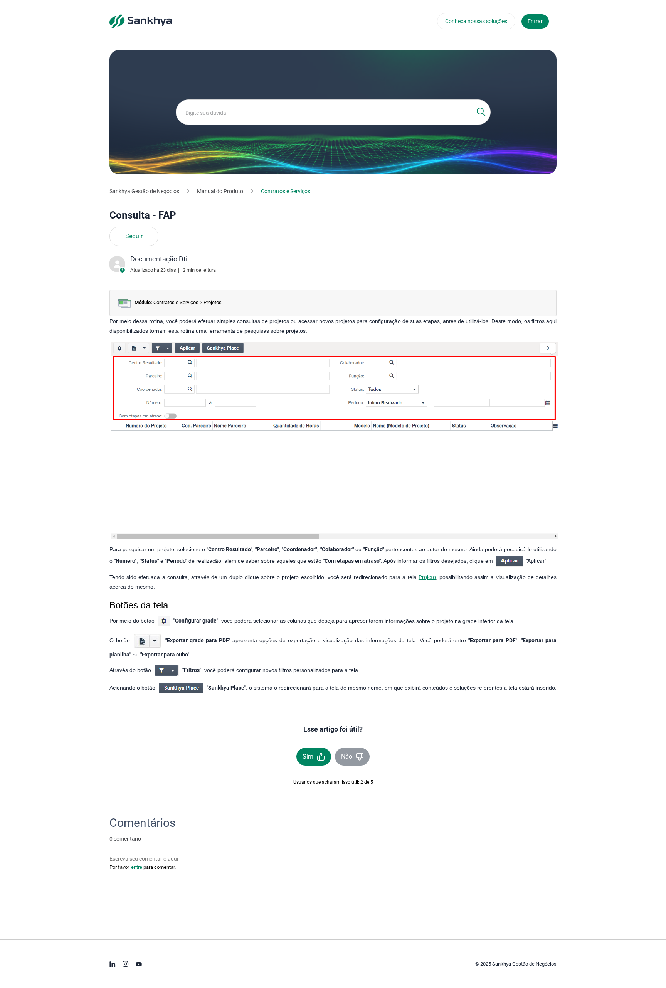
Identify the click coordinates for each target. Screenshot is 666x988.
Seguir (134, 236)
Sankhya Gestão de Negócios (144, 191)
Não (346, 756)
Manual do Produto (220, 191)
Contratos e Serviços (285, 191)
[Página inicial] (140, 20)
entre (136, 867)
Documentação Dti (158, 259)
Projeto (427, 577)
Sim (308, 756)
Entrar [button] (535, 21)
